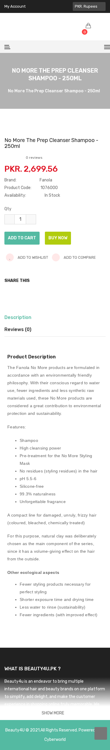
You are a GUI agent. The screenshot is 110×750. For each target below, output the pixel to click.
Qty (7, 208)
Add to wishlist (32, 257)
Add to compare (79, 257)
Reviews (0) (17, 329)
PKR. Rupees (87, 6)
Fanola (46, 180)
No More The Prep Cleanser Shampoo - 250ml (54, 91)
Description (17, 317)
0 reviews (34, 158)
